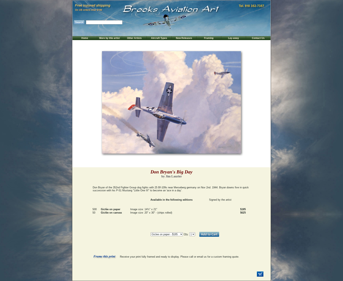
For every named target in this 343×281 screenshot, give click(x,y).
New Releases (184, 38)
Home (84, 38)
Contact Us (258, 38)
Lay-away (233, 38)
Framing (208, 38)
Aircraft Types (159, 38)
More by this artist (109, 38)
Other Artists (134, 38)
